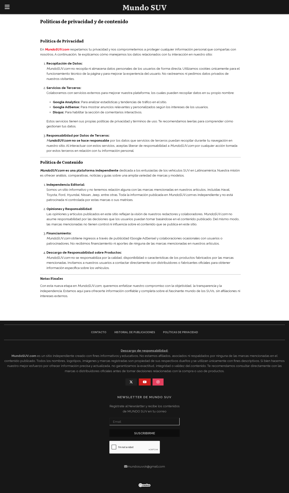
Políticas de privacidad (180, 332)
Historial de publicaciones (134, 332)
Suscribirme (144, 433)
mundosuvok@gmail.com (146, 466)
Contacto (98, 332)
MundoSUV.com (24, 356)
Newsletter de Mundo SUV (144, 397)
